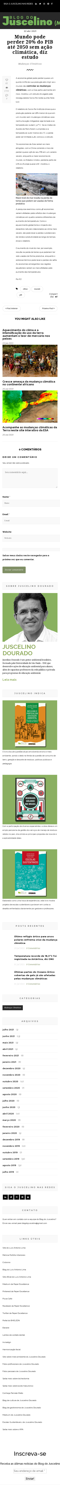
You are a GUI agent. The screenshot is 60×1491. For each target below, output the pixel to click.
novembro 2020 (11, 1075)
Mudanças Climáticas (30, 64)
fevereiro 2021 (10, 1055)
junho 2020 (8, 1107)
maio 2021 (8, 1042)
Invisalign (6, 1342)
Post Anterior (12, 308)
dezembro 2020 (11, 1068)
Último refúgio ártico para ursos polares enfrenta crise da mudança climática (35, 939)
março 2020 (9, 1120)
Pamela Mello (17, 1393)
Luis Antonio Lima (17, 1248)
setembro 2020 (11, 1088)
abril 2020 (8, 1113)
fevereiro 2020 (11, 1126)
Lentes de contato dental (13, 1335)
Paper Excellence (21, 1284)
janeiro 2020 (9, 1133)
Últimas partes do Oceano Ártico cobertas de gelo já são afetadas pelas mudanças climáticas (34, 975)
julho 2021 (8, 1029)
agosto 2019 (9, 1165)
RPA (21, 1429)
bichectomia (23, 1378)
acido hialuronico (25, 1386)
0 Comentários (33, 948)
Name (6, 497)
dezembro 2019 (11, 1139)
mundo (37, 289)
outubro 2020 (10, 1081)
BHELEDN (15, 1320)
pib (21, 295)
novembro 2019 (11, 1146)
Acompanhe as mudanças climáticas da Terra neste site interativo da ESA (29, 429)
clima (25, 289)
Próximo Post (48, 308)
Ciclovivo (6, 1262)
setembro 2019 (10, 1159)
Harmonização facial (11, 1349)
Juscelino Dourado (37, 1357)
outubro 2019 (10, 1152)
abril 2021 (7, 1049)
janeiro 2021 (9, 1062)
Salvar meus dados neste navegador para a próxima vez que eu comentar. (25, 557)
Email (6, 514)
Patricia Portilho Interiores (13, 1255)
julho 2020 (8, 1101)
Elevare (5, 1328)
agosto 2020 (9, 1094)
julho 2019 (8, 1172)
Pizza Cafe (7, 1299)
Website (7, 532)
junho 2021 (8, 1036)
